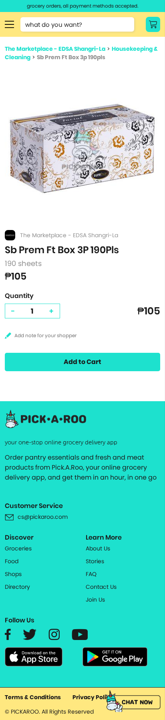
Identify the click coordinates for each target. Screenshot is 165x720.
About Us (98, 548)
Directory (17, 587)
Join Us (95, 600)
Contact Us (101, 587)
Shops (13, 574)
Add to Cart (82, 361)
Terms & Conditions (33, 697)
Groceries (18, 548)
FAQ (91, 574)
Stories (95, 561)
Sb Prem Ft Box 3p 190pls (71, 57)
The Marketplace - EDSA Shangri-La (55, 49)
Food (11, 561)
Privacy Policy (92, 697)
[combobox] (77, 24)
